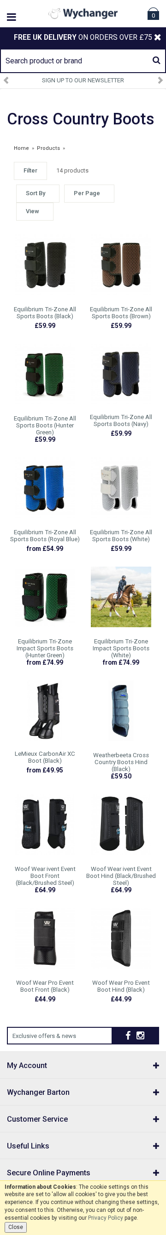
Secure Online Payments (48, 1172)
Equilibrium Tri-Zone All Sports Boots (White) (121, 536)
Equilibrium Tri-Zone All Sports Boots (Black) (45, 313)
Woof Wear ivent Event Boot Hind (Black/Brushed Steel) (121, 875)
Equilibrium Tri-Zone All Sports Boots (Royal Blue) (45, 536)
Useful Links (28, 1146)
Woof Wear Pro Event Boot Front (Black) (45, 986)
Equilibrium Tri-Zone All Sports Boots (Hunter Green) (45, 425)
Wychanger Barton (38, 1092)
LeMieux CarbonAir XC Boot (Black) (45, 757)
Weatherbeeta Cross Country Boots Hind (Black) (121, 762)
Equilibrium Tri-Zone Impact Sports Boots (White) (121, 648)
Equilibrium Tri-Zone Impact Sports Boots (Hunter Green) (45, 648)
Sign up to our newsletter (83, 80)
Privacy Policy (105, 1218)
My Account (27, 1065)
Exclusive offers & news (44, 1035)
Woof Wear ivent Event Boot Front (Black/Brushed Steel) (45, 875)
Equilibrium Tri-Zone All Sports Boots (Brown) (121, 313)
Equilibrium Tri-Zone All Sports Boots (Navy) (121, 420)
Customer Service (37, 1119)
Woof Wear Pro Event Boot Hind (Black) (121, 986)
